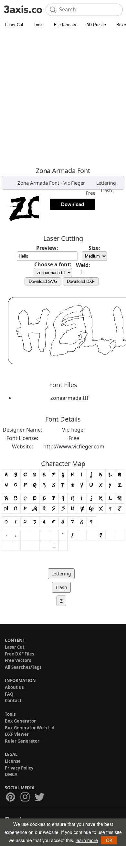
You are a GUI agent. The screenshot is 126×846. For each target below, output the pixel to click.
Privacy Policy (19, 768)
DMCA (11, 774)
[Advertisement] (63, 97)
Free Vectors (18, 660)
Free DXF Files (19, 654)
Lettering (106, 183)
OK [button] (109, 840)
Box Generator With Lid (29, 728)
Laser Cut (14, 24)
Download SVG (43, 281)
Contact (13, 700)
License (13, 761)
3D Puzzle (96, 24)
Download (72, 204)
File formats (65, 24)
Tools (39, 24)
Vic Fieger (74, 183)
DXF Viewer (17, 734)
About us (14, 687)
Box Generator (20, 721)
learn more (87, 840)
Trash (106, 190)
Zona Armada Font (38, 183)
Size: (94, 247)
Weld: (83, 265)
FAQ (9, 694)
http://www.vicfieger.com (73, 446)
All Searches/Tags (23, 667)
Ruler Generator (22, 741)
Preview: (47, 247)
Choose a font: (52, 264)
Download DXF (81, 281)
